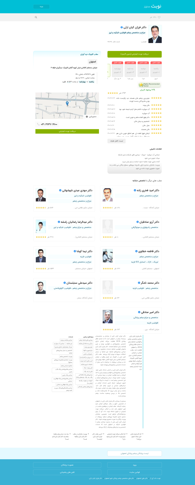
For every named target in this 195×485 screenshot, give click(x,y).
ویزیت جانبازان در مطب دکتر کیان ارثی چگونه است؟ (80, 436)
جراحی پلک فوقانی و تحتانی (64, 384)
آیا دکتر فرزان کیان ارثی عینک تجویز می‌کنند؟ (136, 436)
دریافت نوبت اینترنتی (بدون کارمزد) (135, 54)
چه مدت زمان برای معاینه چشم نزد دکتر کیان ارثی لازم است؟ (60, 436)
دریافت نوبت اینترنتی (67, 131)
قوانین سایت (134, 472)
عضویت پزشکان (67, 465)
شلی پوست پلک (88, 368)
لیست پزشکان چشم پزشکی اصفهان (134, 453)
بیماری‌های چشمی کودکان (85, 387)
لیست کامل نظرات (116, 141)
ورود (41, 6)
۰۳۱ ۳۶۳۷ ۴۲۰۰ (49, 124)
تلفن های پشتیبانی (67, 472)
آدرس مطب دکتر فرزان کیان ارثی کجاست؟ (97, 436)
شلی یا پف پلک (88, 371)
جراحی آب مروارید (59, 343)
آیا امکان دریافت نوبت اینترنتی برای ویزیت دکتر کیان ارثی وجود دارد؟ (115, 436)
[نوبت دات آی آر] (153, 7)
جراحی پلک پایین (67, 375)
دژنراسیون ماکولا (87, 350)
